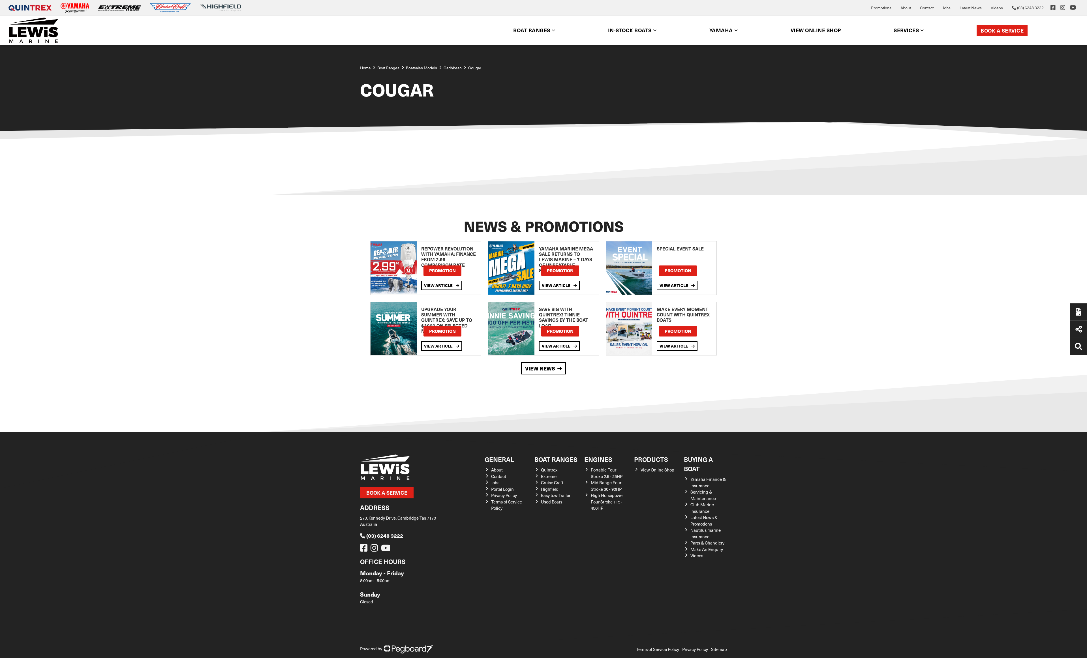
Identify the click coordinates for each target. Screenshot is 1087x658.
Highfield (550, 489)
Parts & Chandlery (707, 543)
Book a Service (1002, 30)
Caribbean (453, 68)
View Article (438, 285)
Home (365, 68)
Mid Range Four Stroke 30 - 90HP (606, 485)
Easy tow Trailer (555, 495)
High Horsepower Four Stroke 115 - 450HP (607, 501)
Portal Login (502, 489)
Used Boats (551, 502)
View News (540, 368)
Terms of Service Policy (657, 649)
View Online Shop (657, 470)
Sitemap (719, 649)
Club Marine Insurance (702, 507)
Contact (927, 8)
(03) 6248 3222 (384, 535)
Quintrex (549, 470)
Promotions (881, 8)
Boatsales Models (421, 68)
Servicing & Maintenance (703, 495)
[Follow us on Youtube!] (387, 549)
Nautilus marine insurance (705, 533)
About (905, 8)
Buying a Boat (698, 464)
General (499, 459)
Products (651, 459)
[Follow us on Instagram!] (375, 549)
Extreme (549, 476)
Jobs (947, 8)
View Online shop (816, 30)
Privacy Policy (504, 495)
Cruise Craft (552, 482)
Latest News (971, 8)
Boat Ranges (555, 459)
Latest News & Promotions (704, 520)
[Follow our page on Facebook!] (1053, 7)
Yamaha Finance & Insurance (708, 482)
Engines (598, 459)
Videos (997, 8)
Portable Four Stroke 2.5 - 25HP (606, 473)
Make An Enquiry (706, 549)
